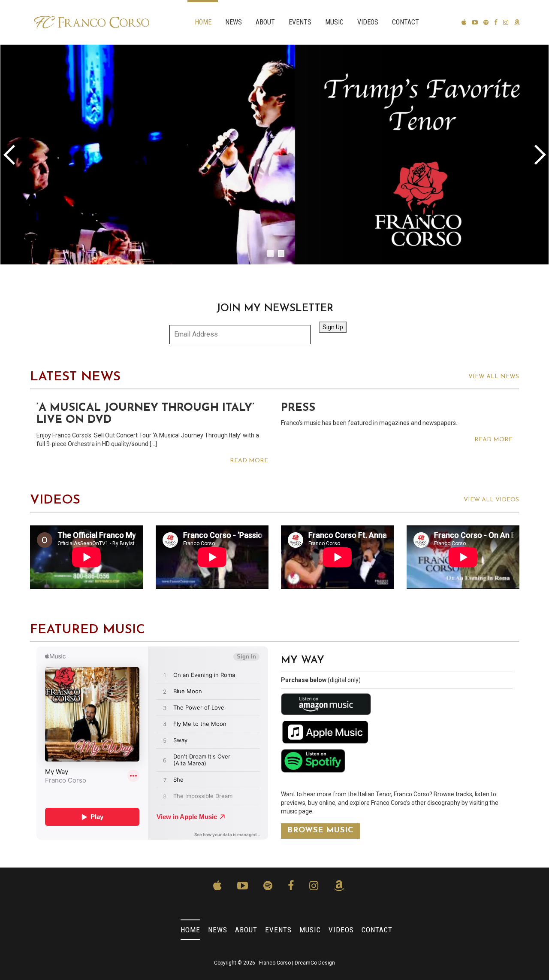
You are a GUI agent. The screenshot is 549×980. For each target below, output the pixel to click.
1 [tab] (270, 253)
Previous (10, 154)
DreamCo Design (315, 963)
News (233, 22)
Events (300, 22)
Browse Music (320, 830)
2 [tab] (281, 253)
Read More (249, 461)
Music (334, 22)
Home (203, 22)
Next (538, 154)
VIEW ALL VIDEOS (491, 500)
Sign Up (333, 327)
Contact (405, 22)
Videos (367, 22)
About (265, 22)
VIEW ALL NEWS (493, 376)
